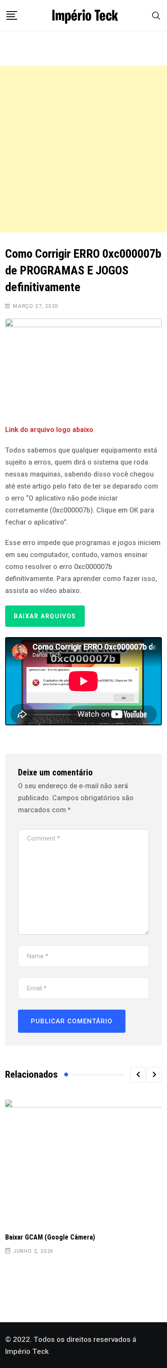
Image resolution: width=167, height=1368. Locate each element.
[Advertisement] (83, 149)
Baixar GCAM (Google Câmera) (50, 1237)
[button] (138, 1074)
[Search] (156, 15)
